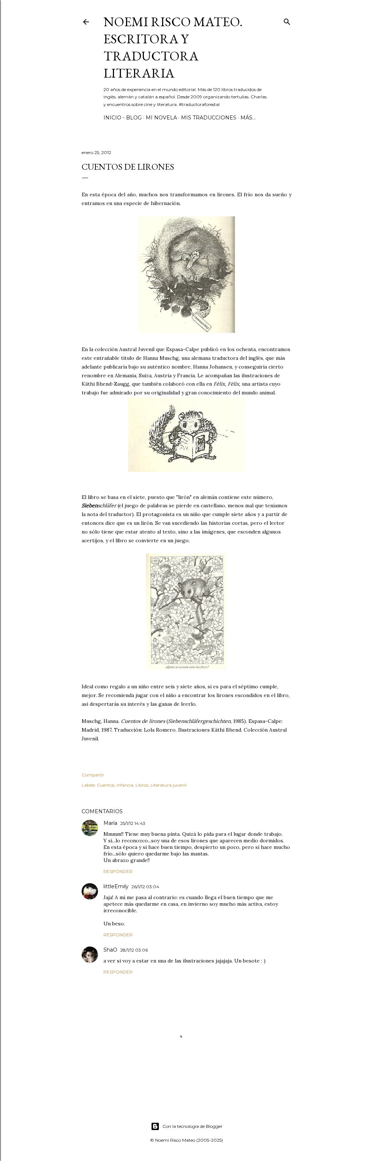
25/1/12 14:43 (132, 823)
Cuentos (105, 785)
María (110, 823)
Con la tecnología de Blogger (192, 1126)
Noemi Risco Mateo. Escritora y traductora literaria (173, 47)
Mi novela (161, 117)
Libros (142, 785)
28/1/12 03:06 (134, 950)
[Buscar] (287, 20)
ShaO (110, 949)
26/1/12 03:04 (145, 886)
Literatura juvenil (168, 785)
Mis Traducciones (208, 117)
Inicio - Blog (122, 117)
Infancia (125, 785)
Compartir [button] (93, 775)
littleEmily (116, 886)
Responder (118, 871)
